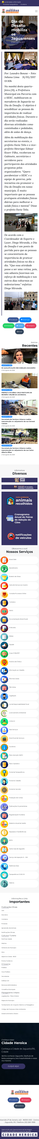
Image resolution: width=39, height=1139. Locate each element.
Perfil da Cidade (7, 939)
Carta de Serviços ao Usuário (18, 585)
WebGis (11, 883)
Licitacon (12, 721)
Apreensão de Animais (9, 928)
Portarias (4, 923)
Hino (3, 952)
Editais (11, 636)
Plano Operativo (14, 763)
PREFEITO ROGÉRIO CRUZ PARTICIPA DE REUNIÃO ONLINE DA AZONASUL (17, 394)
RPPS (11, 840)
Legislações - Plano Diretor (10, 996)
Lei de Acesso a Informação (12, 2)
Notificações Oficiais (8, 932)
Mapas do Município (8, 1000)
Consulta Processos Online (17, 593)
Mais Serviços (13, 729)
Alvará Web (12, 559)
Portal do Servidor (15, 789)
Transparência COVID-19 (16, 874)
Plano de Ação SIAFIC (16, 755)
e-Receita (12, 627)
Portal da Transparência (10, 4)
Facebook (13, 319)
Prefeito (4, 967)
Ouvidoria (23, 4)
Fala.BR (11, 644)
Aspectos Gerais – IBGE (9, 956)
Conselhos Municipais (8, 989)
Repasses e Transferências (17, 832)
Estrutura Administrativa (9, 985)
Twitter (20, 325)
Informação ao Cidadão (16, 670)
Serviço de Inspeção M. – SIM (18, 857)
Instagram (31, 325)
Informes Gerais (14, 678)
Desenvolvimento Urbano (10, 1013)
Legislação (12, 695)
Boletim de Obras (14, 576)
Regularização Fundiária (17, 814)
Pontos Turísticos (7, 961)
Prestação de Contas (16, 797)
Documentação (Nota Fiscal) (18, 619)
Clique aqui (13, 1066)
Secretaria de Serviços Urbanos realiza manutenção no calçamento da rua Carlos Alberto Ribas (18, 450)
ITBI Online (12, 687)
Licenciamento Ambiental (17, 712)
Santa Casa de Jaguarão (17, 849)
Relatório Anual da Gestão (17, 823)
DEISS (11, 610)
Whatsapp (9, 325)
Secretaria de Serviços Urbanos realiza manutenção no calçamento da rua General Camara (18, 421)
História (4, 943)
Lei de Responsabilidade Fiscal (19, 704)
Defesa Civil (5, 980)
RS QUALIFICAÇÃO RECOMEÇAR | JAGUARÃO (19, 368)
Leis (3, 910)
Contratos (12, 602)
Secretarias (5, 976)
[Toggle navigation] (36, 11)
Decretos (5, 915)
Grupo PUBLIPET (14, 653)
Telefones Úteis (14, 866)
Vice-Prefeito (6, 972)
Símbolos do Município (9, 947)
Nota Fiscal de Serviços (16, 738)
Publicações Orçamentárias (18, 806)
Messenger (26, 319)
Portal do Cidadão (15, 780)
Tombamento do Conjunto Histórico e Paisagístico (18, 1005)
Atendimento (13, 568)
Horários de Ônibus (15, 661)
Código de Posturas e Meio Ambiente (14, 1009)
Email (20, 331)
